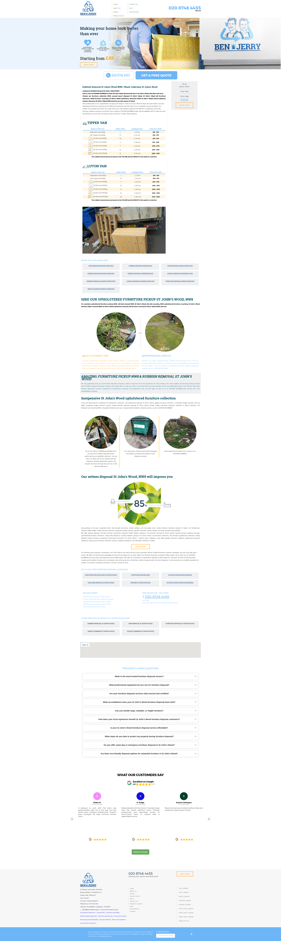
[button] (72, 819)
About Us (116, 8)
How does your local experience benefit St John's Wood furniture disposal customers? (139, 719)
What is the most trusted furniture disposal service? (139, 676)
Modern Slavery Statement (88, 916)
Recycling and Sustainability (89, 919)
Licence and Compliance (88, 923)
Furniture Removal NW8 (140, 575)
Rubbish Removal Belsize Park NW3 (101, 273)
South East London (186, 908)
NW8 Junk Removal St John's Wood (101, 582)
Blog (131, 8)
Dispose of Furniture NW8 (140, 582)
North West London (186, 917)
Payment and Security (105, 916)
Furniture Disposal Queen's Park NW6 (180, 281)
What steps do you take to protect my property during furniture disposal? (139, 736)
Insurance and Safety (112, 912)
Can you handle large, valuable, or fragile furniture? (139, 711)
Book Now (184, 105)
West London (184, 892)
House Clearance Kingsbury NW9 (180, 273)
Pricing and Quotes (120, 916)
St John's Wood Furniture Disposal (180, 582)
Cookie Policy (100, 912)
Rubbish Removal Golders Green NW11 (101, 281)
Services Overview (105, 919)
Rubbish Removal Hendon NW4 (140, 266)
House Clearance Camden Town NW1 (140, 281)
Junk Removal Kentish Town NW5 (100, 266)
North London (184, 896)
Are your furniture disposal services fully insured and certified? (139, 693)
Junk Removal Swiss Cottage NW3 (180, 266)
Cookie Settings (163, 932)
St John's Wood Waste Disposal (180, 575)
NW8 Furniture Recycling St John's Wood (101, 575)
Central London (185, 904)
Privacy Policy (118, 16)
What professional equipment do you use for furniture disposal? (139, 685)
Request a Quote (136, 904)
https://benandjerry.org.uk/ (109, 909)
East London (183, 888)
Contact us (133, 4)
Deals (132, 899)
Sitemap (133, 911)
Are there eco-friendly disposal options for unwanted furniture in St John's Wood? (139, 754)
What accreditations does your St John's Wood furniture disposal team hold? (139, 702)
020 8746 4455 (157, 596)
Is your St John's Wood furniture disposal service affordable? (139, 728)
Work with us (184, 921)
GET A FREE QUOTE (156, 75)
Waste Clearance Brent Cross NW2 (101, 289)
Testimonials (134, 909)
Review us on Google (140, 852)
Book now (89, 65)
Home (115, 4)
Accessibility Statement (87, 912)
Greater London (185, 900)
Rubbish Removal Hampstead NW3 (140, 273)
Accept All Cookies (166, 936)
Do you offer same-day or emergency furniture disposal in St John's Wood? (139, 745)
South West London (186, 913)
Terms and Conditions (119, 919)
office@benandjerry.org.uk (90, 909)
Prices (115, 12)
